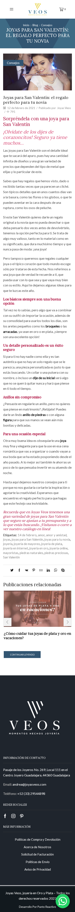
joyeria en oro (38, 548)
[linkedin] (48, 570)
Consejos (46, 25)
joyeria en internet (15, 548)
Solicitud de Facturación (37, 854)
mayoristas (10, 553)
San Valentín (11, 557)
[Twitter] (13, 570)
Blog (35, 25)
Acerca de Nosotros (37, 847)
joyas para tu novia (57, 539)
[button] (7, 622)
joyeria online (59, 548)
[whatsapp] (55, 570)
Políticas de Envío (38, 862)
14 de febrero (27, 535)
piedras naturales (31, 553)
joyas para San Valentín (27, 539)
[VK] (26, 570)
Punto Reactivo (47, 906)
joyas (6, 539)
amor (41, 535)
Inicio (26, 25)
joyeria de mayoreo (27, 544)
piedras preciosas (56, 553)
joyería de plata (51, 544)
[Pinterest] (33, 570)
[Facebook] (19, 570)
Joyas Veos (64, 108)
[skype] (62, 570)
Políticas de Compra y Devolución (37, 839)
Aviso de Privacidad (37, 869)
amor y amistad (56, 535)
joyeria (7, 544)
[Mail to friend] (41, 570)
